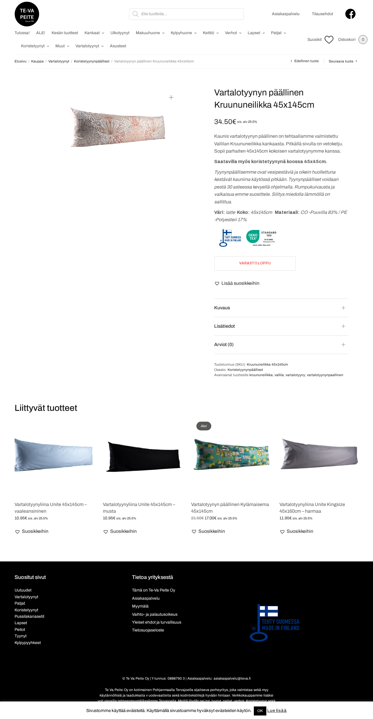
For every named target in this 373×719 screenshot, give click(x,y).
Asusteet (118, 46)
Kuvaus (222, 307)
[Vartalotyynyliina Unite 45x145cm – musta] (142, 456)
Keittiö (208, 33)
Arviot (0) (224, 344)
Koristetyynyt (33, 46)
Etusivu (21, 61)
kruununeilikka (261, 375)
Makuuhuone (148, 33)
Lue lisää (277, 710)
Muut (60, 46)
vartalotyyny (295, 375)
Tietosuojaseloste (148, 630)
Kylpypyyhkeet (28, 643)
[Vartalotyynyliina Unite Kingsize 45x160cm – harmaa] (319, 456)
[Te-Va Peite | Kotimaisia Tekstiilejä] (27, 14)
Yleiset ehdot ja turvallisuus (156, 622)
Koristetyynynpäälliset (92, 61)
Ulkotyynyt (119, 33)
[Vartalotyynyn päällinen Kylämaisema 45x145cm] (231, 456)
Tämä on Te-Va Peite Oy (153, 590)
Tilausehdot (322, 14)
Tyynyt (21, 636)
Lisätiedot (224, 326)
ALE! (40, 33)
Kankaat (92, 33)
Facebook (350, 13)
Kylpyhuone (181, 33)
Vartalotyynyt (87, 46)
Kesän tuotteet (65, 33)
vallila (279, 375)
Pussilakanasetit (29, 616)
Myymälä (140, 606)
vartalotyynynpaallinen (325, 375)
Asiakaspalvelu (286, 14)
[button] (236, 283)
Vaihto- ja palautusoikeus (154, 614)
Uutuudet (23, 590)
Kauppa (37, 61)
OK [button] (260, 711)
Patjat (276, 33)
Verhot (231, 33)
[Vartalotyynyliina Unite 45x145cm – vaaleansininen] (54, 456)
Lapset (254, 33)
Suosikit (314, 39)
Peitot (20, 629)
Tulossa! (22, 33)
